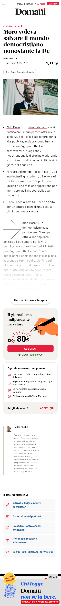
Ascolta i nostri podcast (27, 516)
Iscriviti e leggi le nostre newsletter (27, 504)
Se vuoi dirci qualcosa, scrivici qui (33, 551)
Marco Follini (10, 58)
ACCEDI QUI (47, 408)
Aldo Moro (13, 127)
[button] (47, 63)
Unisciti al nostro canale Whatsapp (27, 527)
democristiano (37, 127)
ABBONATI (30, 348)
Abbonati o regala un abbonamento (25, 540)
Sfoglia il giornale (25, 4)
